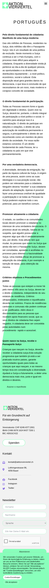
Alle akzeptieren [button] (11, 582)
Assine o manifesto (16, 387)
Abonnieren (24, 552)
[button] (46, 3)
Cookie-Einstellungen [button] (12, 577)
